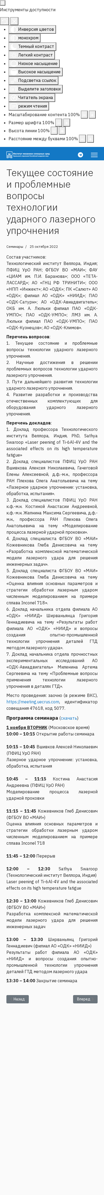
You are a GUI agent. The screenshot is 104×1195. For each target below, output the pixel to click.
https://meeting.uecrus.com (32, 701)
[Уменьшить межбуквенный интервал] (82, 139)
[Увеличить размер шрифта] (66, 123)
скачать (69, 718)
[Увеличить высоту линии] (62, 131)
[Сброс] (4, 21)
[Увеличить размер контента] (92, 115)
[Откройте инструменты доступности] (2, 3)
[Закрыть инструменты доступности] (14, 21)
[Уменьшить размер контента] (84, 115)
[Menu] (94, 155)
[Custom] (80, 154)
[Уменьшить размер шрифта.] (58, 123)
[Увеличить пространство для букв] (90, 139)
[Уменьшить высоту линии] (54, 131)
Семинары (14, 246)
